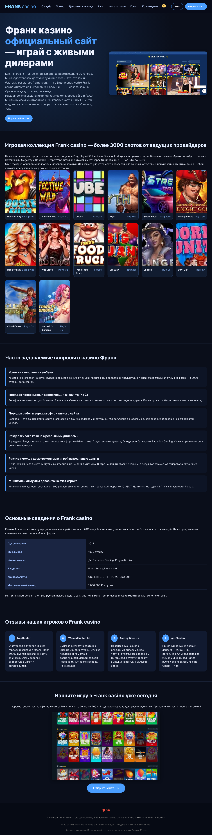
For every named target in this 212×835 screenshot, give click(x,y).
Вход (177, 6)
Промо (60, 6)
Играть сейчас (16, 118)
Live (100, 6)
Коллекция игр (153, 6)
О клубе (46, 6)
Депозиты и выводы (81, 6)
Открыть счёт (196, 6)
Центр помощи (117, 6)
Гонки (134, 6)
